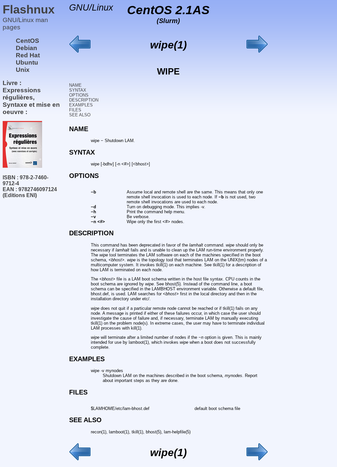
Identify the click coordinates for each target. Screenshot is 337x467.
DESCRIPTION (83, 100)
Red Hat (28, 55)
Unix (23, 69)
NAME (75, 85)
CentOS (27, 40)
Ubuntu (27, 62)
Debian (26, 47)
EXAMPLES (81, 104)
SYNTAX (77, 90)
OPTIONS (79, 95)
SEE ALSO (80, 114)
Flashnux (29, 9)
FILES (75, 109)
